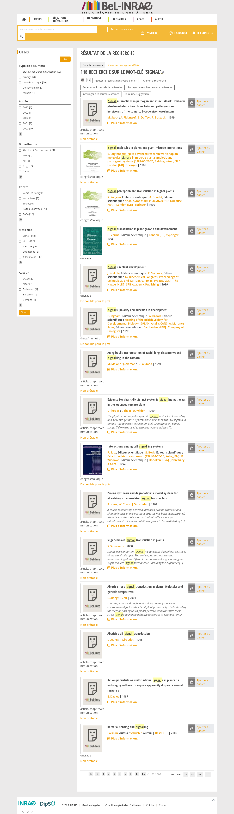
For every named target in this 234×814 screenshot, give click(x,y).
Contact (163, 805)
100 (200, 774)
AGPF (26, 155)
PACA (26, 214)
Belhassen (29, 289)
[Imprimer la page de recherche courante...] (82, 79)
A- (23, 812)
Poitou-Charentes (32, 208)
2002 (26, 118)
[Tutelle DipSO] (48, 804)
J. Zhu (123, 598)
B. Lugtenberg (116, 154)
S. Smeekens (115, 546)
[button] (20, 134)
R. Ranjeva (114, 197)
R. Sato (111, 452)
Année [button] (23, 101)
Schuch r (136, 733)
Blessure (28, 246)
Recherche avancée (122, 29)
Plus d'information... (125, 123)
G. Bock (150, 452)
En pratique (94, 18)
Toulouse (28, 203)
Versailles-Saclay (32, 193)
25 (185, 774)
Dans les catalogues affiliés (123, 65)
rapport (27, 93)
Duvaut (27, 278)
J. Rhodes (113, 411)
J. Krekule (113, 273)
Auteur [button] (24, 273)
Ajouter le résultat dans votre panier (116, 80)
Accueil (24, 19)
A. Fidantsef (128, 117)
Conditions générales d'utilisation (123, 805)
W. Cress (124, 504)
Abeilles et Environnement (37, 150)
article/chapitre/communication (40, 71)
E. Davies (113, 696)
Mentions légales (91, 805)
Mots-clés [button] (25, 230)
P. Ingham (113, 316)
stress (26, 241)
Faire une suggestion (137, 94)
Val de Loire (29, 198)
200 (208, 774)
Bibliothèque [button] (28, 144)
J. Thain (126, 411)
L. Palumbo (145, 364)
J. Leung (112, 640)
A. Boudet (155, 197)
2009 (26, 112)
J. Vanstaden (140, 504)
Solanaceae (29, 251)
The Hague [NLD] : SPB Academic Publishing (142, 282)
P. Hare (112, 504)
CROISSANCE (30, 257)
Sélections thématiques (61, 19)
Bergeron (28, 294)
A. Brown (155, 316)
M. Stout (112, 117)
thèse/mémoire (31, 87)
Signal (26, 235)
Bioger (26, 166)
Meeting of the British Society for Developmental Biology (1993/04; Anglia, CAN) (137, 321)
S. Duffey (144, 117)
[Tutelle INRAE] (28, 803)
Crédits (150, 805)
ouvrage (27, 77)
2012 (26, 107)
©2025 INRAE (69, 805)
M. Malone (114, 364)
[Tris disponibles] (88, 80)
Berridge (28, 299)
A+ (33, 812)
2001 (26, 123)
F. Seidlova (155, 273)
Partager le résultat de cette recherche (150, 87)
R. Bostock (158, 117)
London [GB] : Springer (122, 165)
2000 (26, 128)
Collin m (112, 733)
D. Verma (113, 235)
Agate (140, 19)
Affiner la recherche (154, 80)
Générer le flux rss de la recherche (102, 87)
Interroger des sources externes (101, 94)
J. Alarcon (129, 364)
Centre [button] (23, 187)
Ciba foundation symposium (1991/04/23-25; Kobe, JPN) (143, 456)
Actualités (119, 19)
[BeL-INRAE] (117, 6)
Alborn (26, 283)
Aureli (159, 19)
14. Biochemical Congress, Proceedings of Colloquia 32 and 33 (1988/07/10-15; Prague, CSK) (142, 279)
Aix (25, 160)
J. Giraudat (126, 640)
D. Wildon (139, 411)
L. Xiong (112, 598)
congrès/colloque (32, 82)
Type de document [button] (32, 66)
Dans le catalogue (93, 65)
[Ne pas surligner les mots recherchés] (162, 72)
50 (192, 774)
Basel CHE (161, 733)
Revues (38, 19)
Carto (26, 171)
